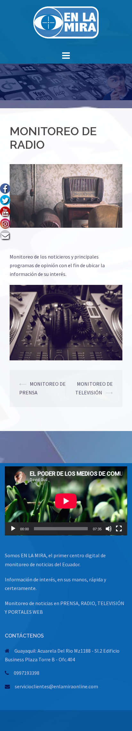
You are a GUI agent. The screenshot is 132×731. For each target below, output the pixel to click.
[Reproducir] (13, 528)
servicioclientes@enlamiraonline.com (56, 686)
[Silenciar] (108, 528)
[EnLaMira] (66, 24)
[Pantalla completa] (119, 528)
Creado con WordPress (29, 720)
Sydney (79, 720)
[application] (66, 500)
